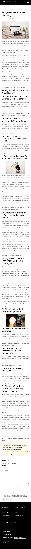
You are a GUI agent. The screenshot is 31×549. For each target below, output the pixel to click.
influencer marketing (9, 194)
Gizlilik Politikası (5, 512)
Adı (2, 486)
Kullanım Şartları (19, 515)
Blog (16, 512)
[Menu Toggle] (28, 2)
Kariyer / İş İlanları (6, 507)
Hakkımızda (4, 510)
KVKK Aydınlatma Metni (7, 518)
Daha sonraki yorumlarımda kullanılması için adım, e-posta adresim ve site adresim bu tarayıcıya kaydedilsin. (16, 496)
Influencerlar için (19, 510)
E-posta (17, 486)
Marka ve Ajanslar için (20, 507)
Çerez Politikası (5, 515)
